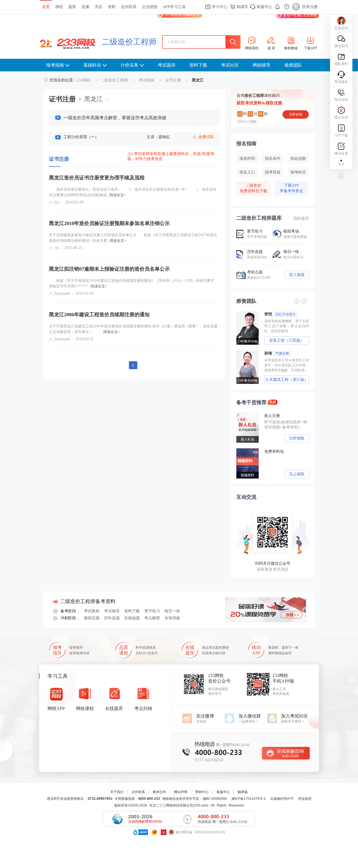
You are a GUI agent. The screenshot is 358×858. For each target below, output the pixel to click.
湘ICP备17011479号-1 (248, 799)
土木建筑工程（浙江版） (286, 380)
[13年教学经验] (249, 313)
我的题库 (301, 218)
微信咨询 (341, 46)
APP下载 (341, 135)
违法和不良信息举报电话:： (79, 799)
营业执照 (305, 799)
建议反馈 (341, 153)
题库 (72, 7)
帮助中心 (202, 792)
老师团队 (293, 65)
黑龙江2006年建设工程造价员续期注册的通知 (99, 314)
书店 (98, 7)
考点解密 (152, 618)
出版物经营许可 (282, 799)
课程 (59, 7)
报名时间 (247, 158)
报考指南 (55, 65)
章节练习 (152, 611)
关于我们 (117, 792)
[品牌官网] (140, 832)
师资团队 (246, 301)
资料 (112, 7)
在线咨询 (341, 28)
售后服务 (341, 82)
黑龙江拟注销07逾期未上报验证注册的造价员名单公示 (109, 269)
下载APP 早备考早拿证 (291, 188)
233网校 (84, 80)
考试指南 (146, 80)
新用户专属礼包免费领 (300, 15)
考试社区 (230, 65)
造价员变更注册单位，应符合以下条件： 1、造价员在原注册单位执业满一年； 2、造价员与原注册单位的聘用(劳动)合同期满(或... (132, 192)
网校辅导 (261, 65)
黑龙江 (93, 98)
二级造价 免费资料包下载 (253, 188)
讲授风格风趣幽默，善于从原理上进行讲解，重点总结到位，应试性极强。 (286, 326)
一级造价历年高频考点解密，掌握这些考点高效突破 (114, 117)
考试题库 (167, 65)
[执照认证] (154, 832)
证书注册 (173, 80)
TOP (341, 165)
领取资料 (341, 64)
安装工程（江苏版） (286, 340)
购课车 (241, 7)
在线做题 (132, 618)
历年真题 (112, 618)
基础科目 (92, 65)
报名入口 (247, 172)
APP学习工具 (174, 7)
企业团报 (149, 7)
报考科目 (298, 172)
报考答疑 (273, 172)
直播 (85, 7)
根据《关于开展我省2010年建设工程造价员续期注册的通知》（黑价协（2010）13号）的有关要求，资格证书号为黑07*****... (133, 283)
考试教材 (92, 611)
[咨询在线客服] (286, 753)
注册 (314, 7)
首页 (46, 7)
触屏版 (243, 792)
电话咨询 (341, 100)
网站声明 (180, 792)
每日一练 (172, 611)
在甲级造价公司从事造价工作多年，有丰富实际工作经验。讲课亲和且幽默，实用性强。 (286, 365)
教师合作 (159, 792)
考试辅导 (112, 611)
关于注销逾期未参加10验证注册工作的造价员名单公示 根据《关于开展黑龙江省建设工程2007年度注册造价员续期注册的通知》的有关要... (133, 238)
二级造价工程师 (129, 41)
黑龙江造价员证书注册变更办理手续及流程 (97, 177)
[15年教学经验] (249, 352)
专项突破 (172, 618)
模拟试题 (92, 618)
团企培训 (341, 117)
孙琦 (276, 353)
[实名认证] (163, 832)
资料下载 (198, 65)
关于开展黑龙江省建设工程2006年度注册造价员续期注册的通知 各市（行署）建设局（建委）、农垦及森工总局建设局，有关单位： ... (133, 329)
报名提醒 (298, 158)
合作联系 (128, 7)
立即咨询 (295, 114)
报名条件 (273, 158)
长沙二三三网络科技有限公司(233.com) (178, 805)
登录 (306, 7)
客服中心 (263, 7)
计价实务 (129, 65)
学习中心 (219, 7)
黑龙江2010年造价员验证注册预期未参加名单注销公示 (109, 223)
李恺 (280, 314)
